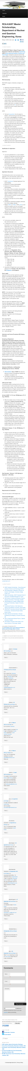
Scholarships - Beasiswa (9, 1032)
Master (14, 628)
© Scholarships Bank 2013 (10, 1062)
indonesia (14, 673)
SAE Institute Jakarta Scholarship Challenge (12, 1044)
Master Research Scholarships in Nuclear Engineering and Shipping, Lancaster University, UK (15, 615)
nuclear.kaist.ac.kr (6, 581)
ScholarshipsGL (7, 1034)
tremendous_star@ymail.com (10, 912)
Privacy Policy (20, 1062)
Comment (7, 988)
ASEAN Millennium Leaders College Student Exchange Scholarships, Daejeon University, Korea (14, 603)
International (10, 181)
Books (3, 16)
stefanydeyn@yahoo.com (11, 784)
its (15, 104)
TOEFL (9, 204)
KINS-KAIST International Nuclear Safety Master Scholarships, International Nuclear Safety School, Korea (15, 610)
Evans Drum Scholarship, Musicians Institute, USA (14, 1046)
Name (7, 974)
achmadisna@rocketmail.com (10, 807)
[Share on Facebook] (22, 40)
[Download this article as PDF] (4, 43)
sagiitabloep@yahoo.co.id (9, 687)
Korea (11, 627)
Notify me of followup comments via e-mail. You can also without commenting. (12, 1010)
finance (5, 777)
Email (7, 982)
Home (3, 10)
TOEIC (14, 204)
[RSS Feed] (5, 1026)
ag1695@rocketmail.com (9, 757)
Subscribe (4, 13)
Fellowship (15, 878)
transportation (12, 114)
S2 (5, 880)
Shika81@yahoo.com (12, 883)
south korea (6, 804)
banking (10, 777)
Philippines (9, 270)
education (11, 678)
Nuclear (18, 628)
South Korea (14, 876)
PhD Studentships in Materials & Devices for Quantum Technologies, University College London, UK (14, 592)
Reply (6, 657)
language (9, 676)
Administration (8, 371)
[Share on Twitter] (22, 42)
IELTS (21, 204)
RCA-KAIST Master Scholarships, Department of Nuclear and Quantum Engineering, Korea (13, 30)
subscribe (6, 1012)
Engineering (22, 51)
